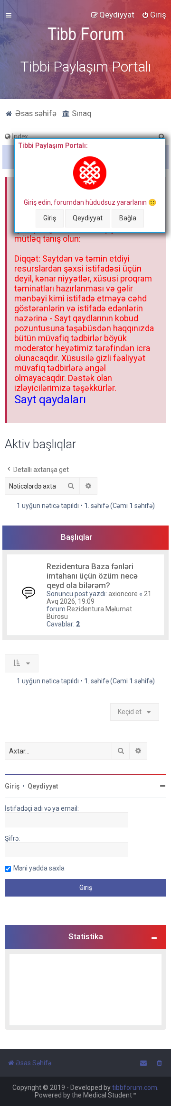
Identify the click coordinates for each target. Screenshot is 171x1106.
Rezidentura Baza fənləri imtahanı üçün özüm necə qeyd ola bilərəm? (92, 576)
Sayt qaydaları (50, 399)
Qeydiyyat (88, 218)
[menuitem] (154, 14)
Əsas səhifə (35, 113)
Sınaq (81, 113)
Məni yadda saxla (39, 868)
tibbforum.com (134, 1087)
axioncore (123, 594)
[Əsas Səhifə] (85, 34)
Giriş (49, 218)
